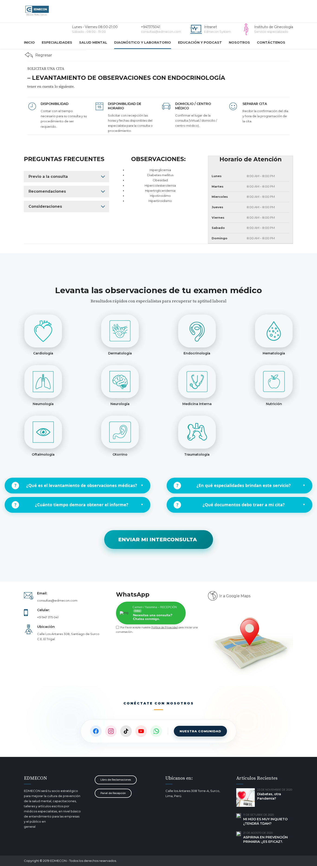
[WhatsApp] (156, 731)
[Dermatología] (120, 331)
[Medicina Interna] (197, 381)
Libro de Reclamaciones (115, 779)
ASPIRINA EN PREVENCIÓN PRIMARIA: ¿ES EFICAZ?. (265, 839)
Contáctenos (271, 42)
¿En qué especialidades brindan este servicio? (241, 485)
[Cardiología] (43, 331)
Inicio (29, 42)
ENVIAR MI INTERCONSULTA (157, 539)
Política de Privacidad (164, 627)
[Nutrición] (273, 381)
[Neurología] (120, 381)
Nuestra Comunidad (200, 731)
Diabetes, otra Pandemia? (269, 796)
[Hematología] (273, 331)
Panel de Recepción (113, 793)
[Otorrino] (120, 432)
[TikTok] (126, 731)
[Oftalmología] (43, 432)
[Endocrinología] (197, 331)
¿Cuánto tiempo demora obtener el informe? (79, 504)
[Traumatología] (197, 432)
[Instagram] (111, 731)
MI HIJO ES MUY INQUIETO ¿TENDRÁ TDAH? (265, 821)
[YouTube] (141, 731)
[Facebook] (96, 731)
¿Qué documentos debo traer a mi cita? (241, 504)
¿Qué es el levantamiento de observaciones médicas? (79, 485)
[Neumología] (43, 381)
